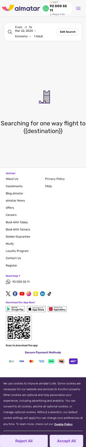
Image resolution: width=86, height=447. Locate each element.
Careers (11, 215)
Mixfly (10, 243)
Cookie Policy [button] (63, 424)
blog (14, 193)
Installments (14, 186)
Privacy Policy (55, 179)
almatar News (15, 200)
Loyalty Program (17, 251)
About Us (12, 179)
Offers (10, 207)
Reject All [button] (23, 441)
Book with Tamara (18, 229)
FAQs (48, 186)
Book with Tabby (17, 222)
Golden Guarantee (18, 236)
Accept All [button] (66, 441)
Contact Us (13, 258)
